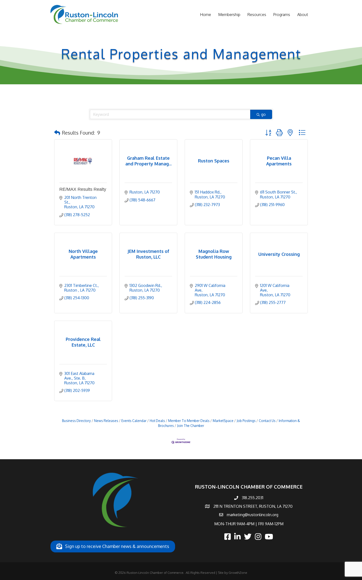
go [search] (263, 114)
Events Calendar (134, 421)
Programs (281, 14)
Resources (256, 14)
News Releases (106, 421)
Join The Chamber (190, 425)
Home (205, 14)
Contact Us (267, 421)
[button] (57, 132)
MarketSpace (223, 421)
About (302, 14)
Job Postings (246, 421)
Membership (229, 14)
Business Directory (76, 421)
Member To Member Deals (189, 421)
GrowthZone (238, 573)
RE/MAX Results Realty (82, 189)
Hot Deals (157, 421)
